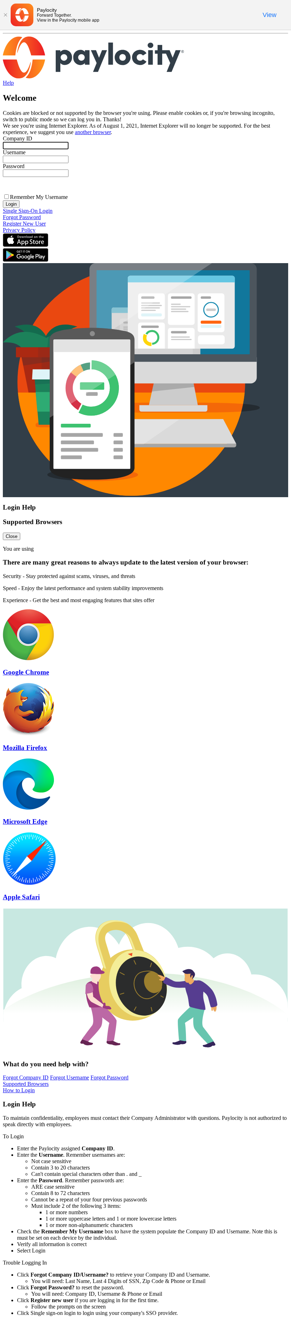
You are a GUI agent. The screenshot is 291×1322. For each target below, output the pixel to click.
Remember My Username (39, 197)
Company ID (17, 138)
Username (14, 152)
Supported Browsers (26, 1084)
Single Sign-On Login (28, 211)
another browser (93, 132)
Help (8, 83)
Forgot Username (69, 1077)
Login (11, 204)
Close (11, 536)
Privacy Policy (19, 230)
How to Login (19, 1090)
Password (13, 166)
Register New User (24, 224)
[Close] (5, 15)
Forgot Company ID (26, 1077)
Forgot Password (22, 217)
